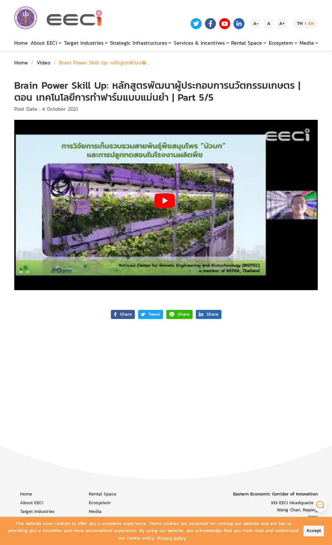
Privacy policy (171, 538)
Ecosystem (100, 502)
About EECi (31, 502)
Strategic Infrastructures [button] (138, 43)
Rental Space (102, 494)
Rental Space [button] (246, 43)
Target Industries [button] (83, 43)
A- (255, 23)
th (299, 23)
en (311, 23)
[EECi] (25, 17)
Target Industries (37, 511)
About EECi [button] (43, 43)
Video (43, 62)
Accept (313, 530)
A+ (282, 23)
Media (95, 511)
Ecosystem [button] (281, 43)
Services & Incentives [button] (199, 43)
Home (21, 43)
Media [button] (307, 43)
